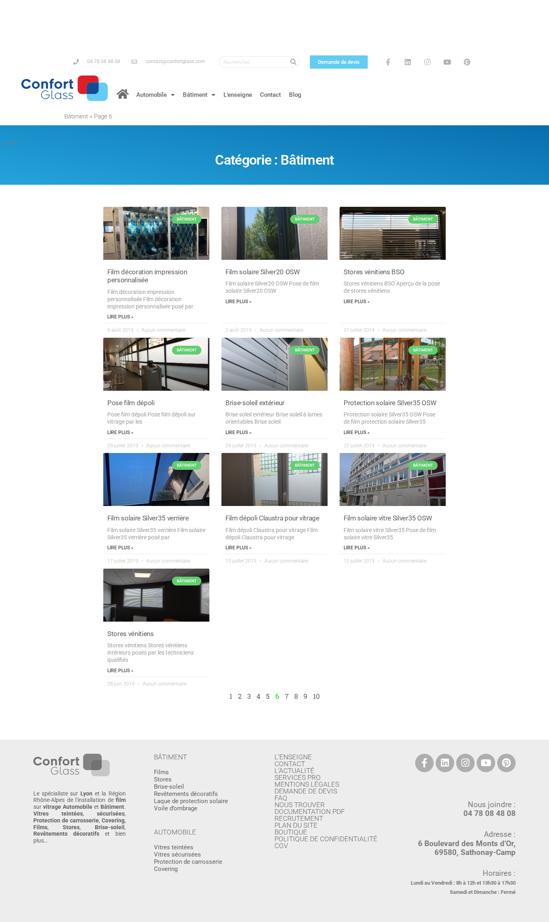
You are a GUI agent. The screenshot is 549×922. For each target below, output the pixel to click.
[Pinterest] (467, 62)
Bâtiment (195, 94)
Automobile (151, 94)
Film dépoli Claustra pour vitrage (272, 518)
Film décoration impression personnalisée (147, 276)
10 (316, 696)
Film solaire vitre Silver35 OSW (388, 518)
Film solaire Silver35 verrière (148, 518)
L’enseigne (237, 94)
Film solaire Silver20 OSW (262, 272)
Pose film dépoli (131, 403)
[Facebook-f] (388, 62)
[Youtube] (447, 62)
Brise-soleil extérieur (255, 403)
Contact (270, 94)
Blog (295, 94)
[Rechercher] (293, 62)
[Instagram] (427, 62)
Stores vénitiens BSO (374, 272)
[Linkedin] (408, 62)
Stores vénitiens (130, 634)
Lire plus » (120, 317)
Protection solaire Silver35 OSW (390, 403)
